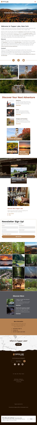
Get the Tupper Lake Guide (19, 331)
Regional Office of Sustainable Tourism (21, 407)
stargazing (5, 42)
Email (3, 225)
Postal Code (21, 230)
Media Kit (22, 380)
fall (15, 34)
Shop (20, 373)
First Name (21, 225)
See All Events (14, 165)
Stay (10, 215)
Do (13, 373)
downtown (20, 31)
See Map (18, 344)
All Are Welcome (17, 380)
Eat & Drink (11, 213)
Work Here (16, 379)
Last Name (4, 230)
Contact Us (15, 330)
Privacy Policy (18, 381)
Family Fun (18, 100)
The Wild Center (18, 42)
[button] (6, 248)
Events (17, 109)
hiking (17, 34)
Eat (17, 373)
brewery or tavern (28, 33)
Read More (18, 105)
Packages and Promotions (21, 118)
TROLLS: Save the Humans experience (9, 46)
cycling (24, 34)
